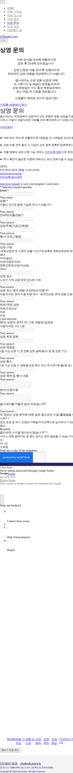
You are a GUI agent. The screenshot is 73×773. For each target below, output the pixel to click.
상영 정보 (13, 26)
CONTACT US (14, 30)
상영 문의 (13, 23)
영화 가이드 (14, 11)
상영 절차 (13, 19)
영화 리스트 (14, 15)
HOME (10, 8)
